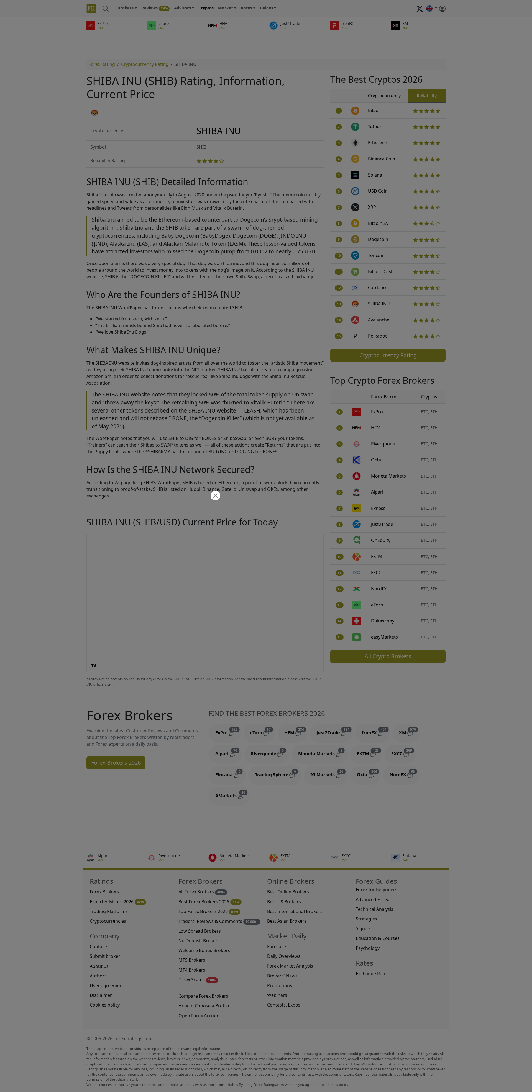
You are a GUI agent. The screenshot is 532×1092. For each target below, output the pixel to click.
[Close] (215, 496)
